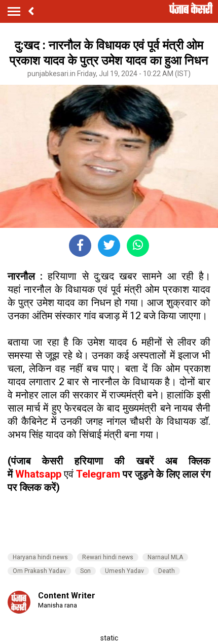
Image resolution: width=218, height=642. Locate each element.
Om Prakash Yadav (39, 571)
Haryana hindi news (40, 557)
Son (85, 571)
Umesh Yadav (124, 571)
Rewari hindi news (107, 557)
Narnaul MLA (165, 557)
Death (166, 571)
